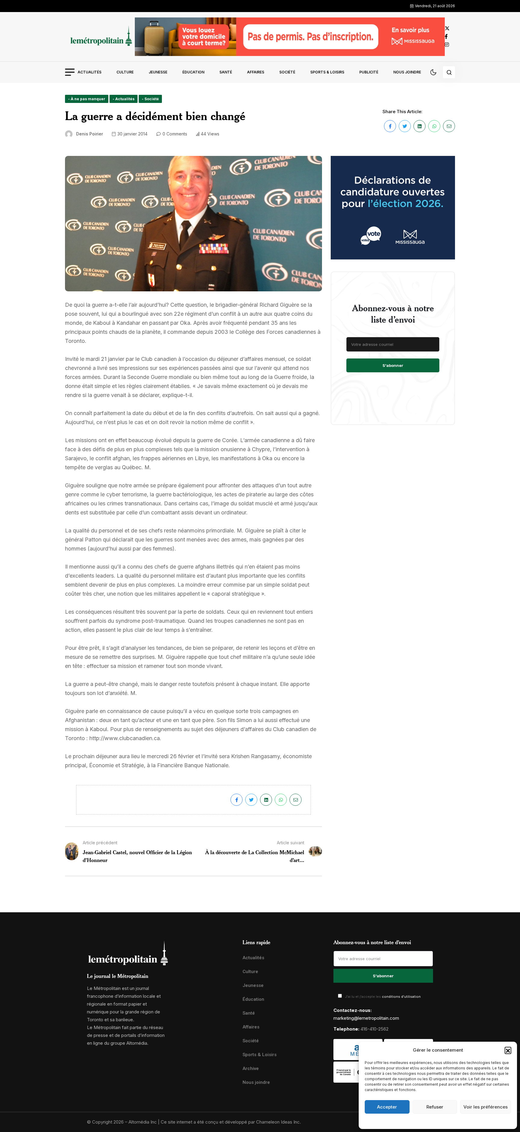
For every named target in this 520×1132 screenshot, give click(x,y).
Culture (125, 72)
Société (287, 72)
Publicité (368, 72)
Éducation (193, 72)
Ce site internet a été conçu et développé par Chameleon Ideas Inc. (231, 1122)
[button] (508, 1050)
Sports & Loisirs (327, 72)
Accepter (387, 1107)
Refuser (434, 1107)
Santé (225, 72)
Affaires (255, 72)
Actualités (89, 72)
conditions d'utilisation (401, 996)
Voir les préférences (485, 1107)
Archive (251, 1068)
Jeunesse (158, 72)
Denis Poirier (89, 133)
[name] (100, 36)
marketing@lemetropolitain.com (366, 1018)
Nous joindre (407, 72)
